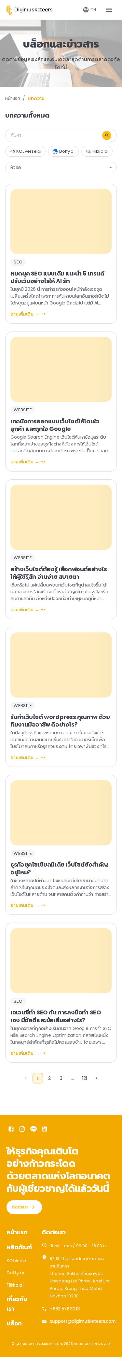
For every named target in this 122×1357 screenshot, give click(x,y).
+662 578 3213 (65, 1309)
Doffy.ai (15, 1273)
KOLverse (16, 1261)
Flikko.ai (15, 1285)
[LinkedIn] (44, 1130)
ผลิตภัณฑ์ (19, 1247)
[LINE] (33, 1130)
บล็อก (14, 1323)
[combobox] (89, 10)
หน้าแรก (12, 98)
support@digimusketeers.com (82, 1321)
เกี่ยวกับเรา (17, 1304)
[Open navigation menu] (108, 9)
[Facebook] (11, 1130)
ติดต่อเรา (20, 1207)
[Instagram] (22, 1130)
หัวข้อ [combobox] (15, 167)
